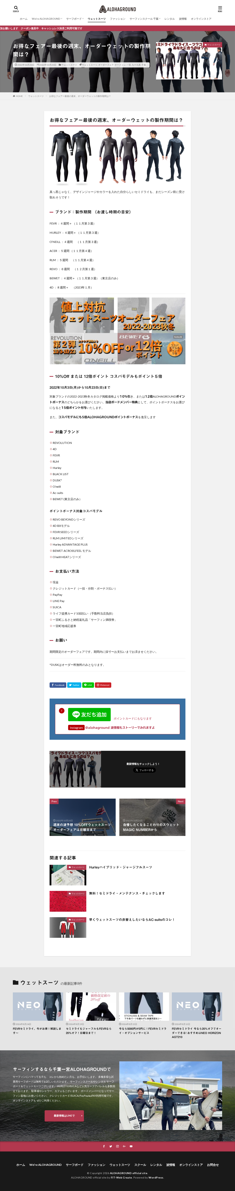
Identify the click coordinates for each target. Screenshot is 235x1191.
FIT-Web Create (121, 1177)
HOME (19, 96)
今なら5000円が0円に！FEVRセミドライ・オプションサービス (143, 1030)
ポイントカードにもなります (131, 718)
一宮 (128, 64)
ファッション (117, 18)
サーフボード (74, 18)
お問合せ (213, 1164)
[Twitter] (74, 685)
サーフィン (120, 64)
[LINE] (88, 685)
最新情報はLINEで (64, 1115)
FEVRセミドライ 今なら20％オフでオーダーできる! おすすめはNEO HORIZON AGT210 (196, 1032)
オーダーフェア (106, 64)
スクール (140, 1164)
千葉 (144, 64)
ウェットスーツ (97, 18)
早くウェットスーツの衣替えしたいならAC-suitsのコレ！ (132, 919)
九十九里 (136, 64)
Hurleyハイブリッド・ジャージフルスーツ (120, 867)
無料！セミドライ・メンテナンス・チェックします (127, 893)
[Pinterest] (103, 685)
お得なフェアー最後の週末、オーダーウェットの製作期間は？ (80, 96)
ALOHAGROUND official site (128, 1173)
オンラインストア (201, 18)
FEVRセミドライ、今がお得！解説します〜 (37, 1030)
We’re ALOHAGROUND (46, 18)
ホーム (24, 18)
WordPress (156, 1177)
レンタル (169, 18)
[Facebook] (58, 685)
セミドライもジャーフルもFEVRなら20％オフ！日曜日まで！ (89, 1030)
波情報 (183, 18)
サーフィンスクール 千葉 (144, 18)
